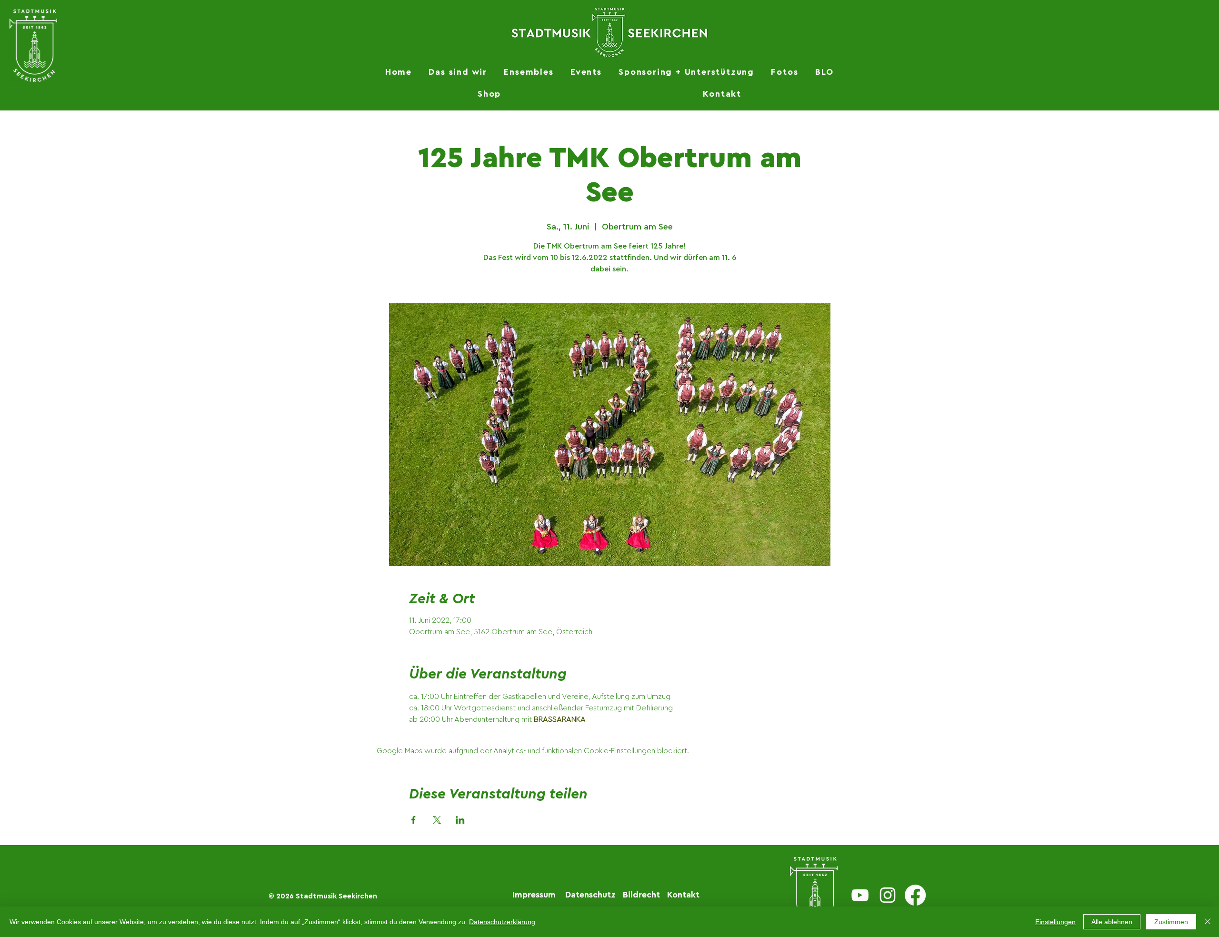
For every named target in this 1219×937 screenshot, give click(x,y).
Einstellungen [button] (1055, 922)
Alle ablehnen (1111, 922)
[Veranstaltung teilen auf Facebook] (413, 820)
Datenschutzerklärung (502, 922)
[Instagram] (887, 895)
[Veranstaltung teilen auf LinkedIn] (460, 820)
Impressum (534, 894)
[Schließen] (1207, 921)
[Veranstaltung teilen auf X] (436, 820)
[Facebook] (915, 895)
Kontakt (683, 894)
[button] (458, 72)
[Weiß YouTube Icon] (859, 895)
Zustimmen (1171, 922)
